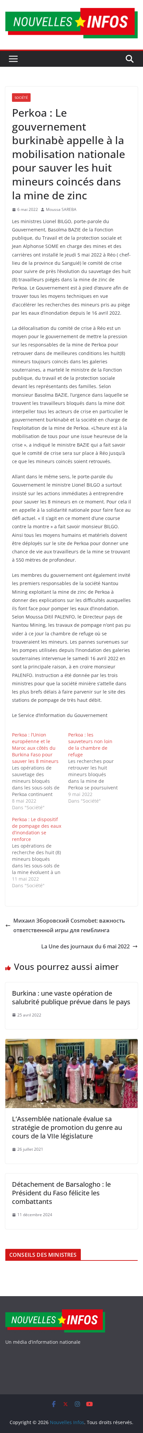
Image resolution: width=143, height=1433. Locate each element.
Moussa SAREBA (61, 209)
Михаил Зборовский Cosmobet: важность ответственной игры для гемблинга (69, 925)
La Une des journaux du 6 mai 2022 (85, 946)
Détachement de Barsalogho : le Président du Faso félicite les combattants (61, 1193)
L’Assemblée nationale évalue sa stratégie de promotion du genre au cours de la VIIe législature (67, 1127)
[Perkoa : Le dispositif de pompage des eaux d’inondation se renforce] (40, 852)
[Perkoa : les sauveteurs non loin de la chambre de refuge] (96, 768)
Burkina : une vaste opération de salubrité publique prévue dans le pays (71, 997)
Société (21, 97)
